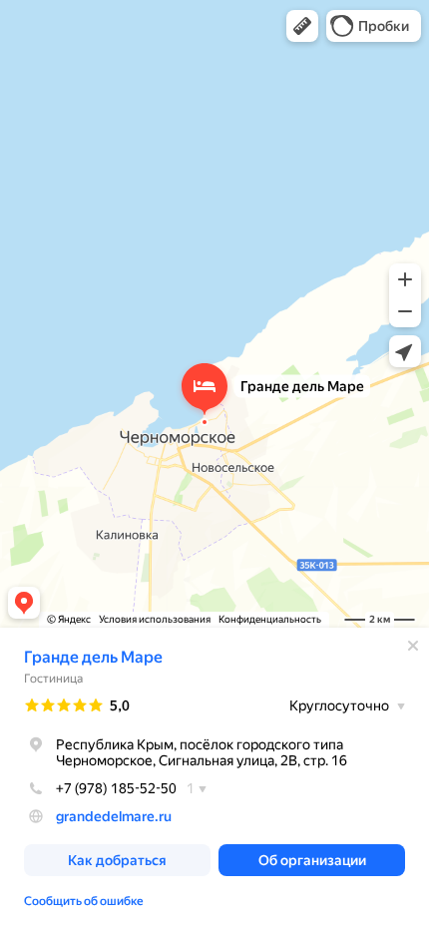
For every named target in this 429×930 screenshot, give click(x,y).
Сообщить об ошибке (84, 901)
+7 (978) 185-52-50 (116, 788)
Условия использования (155, 619)
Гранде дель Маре (93, 657)
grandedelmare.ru (114, 816)
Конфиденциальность (269, 619)
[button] (302, 26)
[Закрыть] (413, 646)
